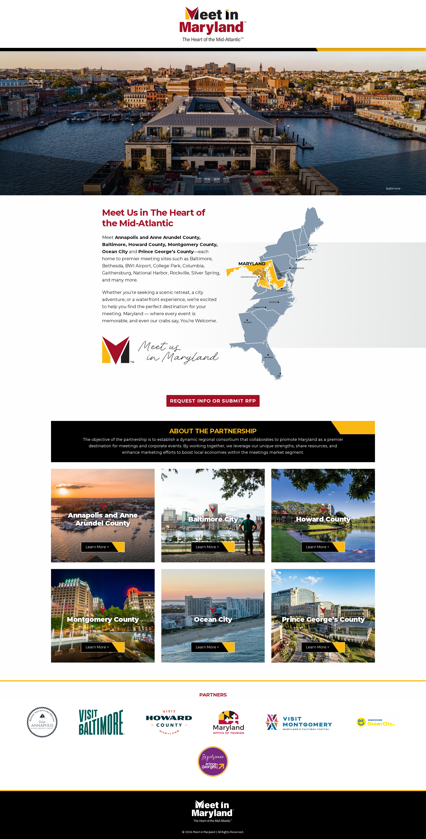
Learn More (96, 547)
